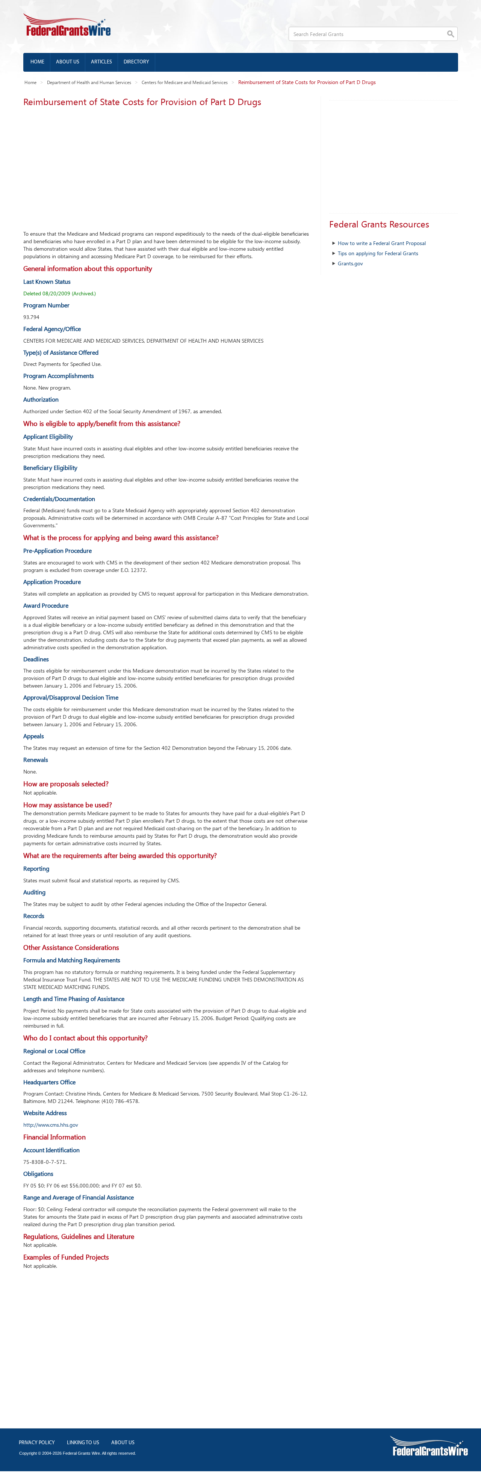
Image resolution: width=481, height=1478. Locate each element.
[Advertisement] (166, 166)
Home (37, 62)
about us (123, 1443)
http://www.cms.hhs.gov (50, 1124)
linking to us (83, 1443)
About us (67, 62)
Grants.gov (350, 263)
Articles (101, 62)
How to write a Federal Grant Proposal (382, 243)
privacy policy (37, 1443)
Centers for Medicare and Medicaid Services (185, 82)
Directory (136, 62)
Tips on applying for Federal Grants (378, 253)
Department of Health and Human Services (89, 82)
